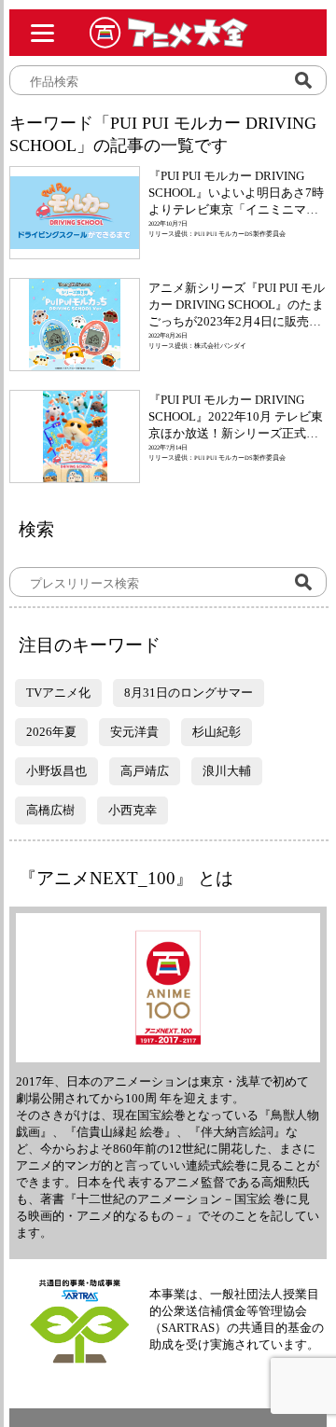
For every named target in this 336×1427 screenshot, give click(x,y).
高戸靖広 (144, 771)
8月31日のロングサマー (188, 693)
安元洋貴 (134, 732)
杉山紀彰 (216, 732)
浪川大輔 (227, 771)
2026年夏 (51, 732)
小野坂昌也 (56, 771)
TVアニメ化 (58, 693)
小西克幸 (132, 810)
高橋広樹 (50, 810)
